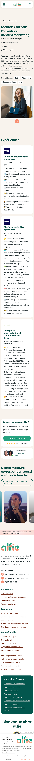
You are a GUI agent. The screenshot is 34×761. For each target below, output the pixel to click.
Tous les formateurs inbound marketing (15, 482)
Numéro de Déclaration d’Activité (14, 624)
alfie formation (7, 532)
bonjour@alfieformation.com (16, 578)
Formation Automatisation (14, 684)
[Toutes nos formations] (4, 4)
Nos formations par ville (10, 666)
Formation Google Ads (13, 697)
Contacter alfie (7, 640)
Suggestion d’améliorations (12, 647)
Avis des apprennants (10, 650)
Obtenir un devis (16, 438)
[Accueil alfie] (17, 4)
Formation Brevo (10, 694)
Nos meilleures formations (11, 662)
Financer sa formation (10, 600)
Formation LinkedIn (11, 704)
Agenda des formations (10, 604)
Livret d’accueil (7, 594)
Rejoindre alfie (7, 620)
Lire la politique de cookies (8, 753)
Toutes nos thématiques (11, 669)
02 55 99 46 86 (21, 456)
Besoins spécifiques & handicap (14, 597)
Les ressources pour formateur (13, 617)
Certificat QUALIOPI (8, 643)
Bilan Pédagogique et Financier (13, 627)
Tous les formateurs (10, 21)
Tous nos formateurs (9, 613)
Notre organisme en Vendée (12, 659)
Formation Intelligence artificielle (17, 701)
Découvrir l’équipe (8, 636)
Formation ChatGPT (12, 687)
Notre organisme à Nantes (11, 656)
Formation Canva (11, 690)
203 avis (23, 443)
